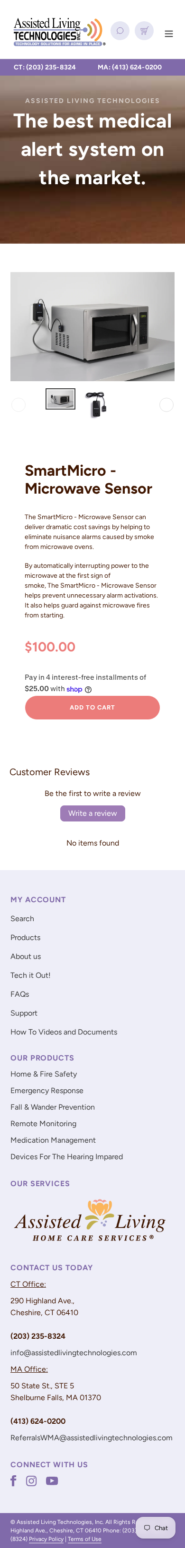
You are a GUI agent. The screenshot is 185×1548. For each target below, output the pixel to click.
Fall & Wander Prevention (52, 1107)
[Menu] (169, 32)
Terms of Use (85, 1539)
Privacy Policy (46, 1539)
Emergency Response (46, 1090)
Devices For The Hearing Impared (66, 1156)
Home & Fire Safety (43, 1073)
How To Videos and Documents (63, 1031)
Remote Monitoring (43, 1123)
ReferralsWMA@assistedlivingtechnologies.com (91, 1437)
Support (23, 1013)
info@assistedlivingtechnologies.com (73, 1352)
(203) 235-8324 (51, 67)
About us (25, 956)
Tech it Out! (30, 975)
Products (25, 937)
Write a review (92, 813)
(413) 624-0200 (137, 67)
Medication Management (53, 1140)
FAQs (19, 994)
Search (22, 918)
